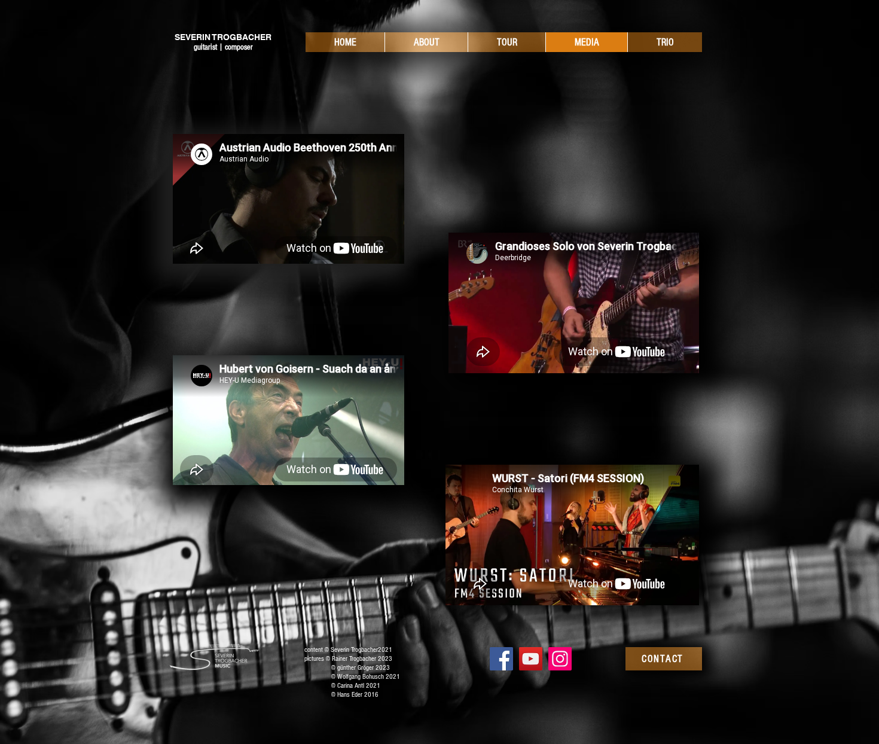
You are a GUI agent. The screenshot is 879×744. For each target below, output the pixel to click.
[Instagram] (560, 658)
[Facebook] (501, 658)
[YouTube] (530, 658)
